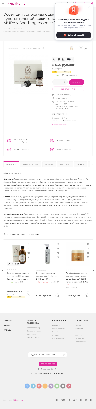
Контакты (78, 335)
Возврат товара (58, 328)
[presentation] (3, 270)
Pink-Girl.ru (18, 400)
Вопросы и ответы (34, 331)
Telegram (33, 386)
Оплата (80, 164)
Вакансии (79, 328)
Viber (51, 386)
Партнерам (79, 338)
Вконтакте (27, 386)
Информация (59, 321)
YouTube (39, 386)
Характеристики (30, 164)
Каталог (8, 321)
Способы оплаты (58, 332)
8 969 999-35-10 (48, 369)
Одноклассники (45, 386)
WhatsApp (56, 386)
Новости (55, 335)
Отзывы (49, 164)
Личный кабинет (33, 337)
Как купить (65, 164)
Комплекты (31, 334)
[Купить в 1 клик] (28, 253)
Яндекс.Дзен (62, 386)
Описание (11, 164)
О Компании (81, 321)
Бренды (7, 330)
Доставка (56, 325)
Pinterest (68, 386)
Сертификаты (80, 342)
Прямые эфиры (58, 338)
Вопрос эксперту (33, 328)
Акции (7, 325)
